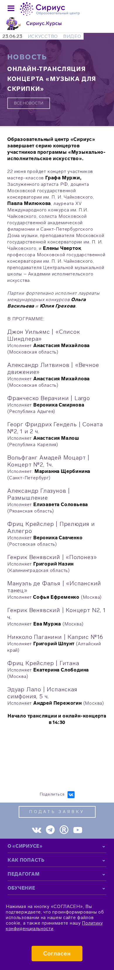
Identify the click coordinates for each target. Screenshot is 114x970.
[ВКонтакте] (71, 794)
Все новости (28, 103)
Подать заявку (57, 811)
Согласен (57, 953)
